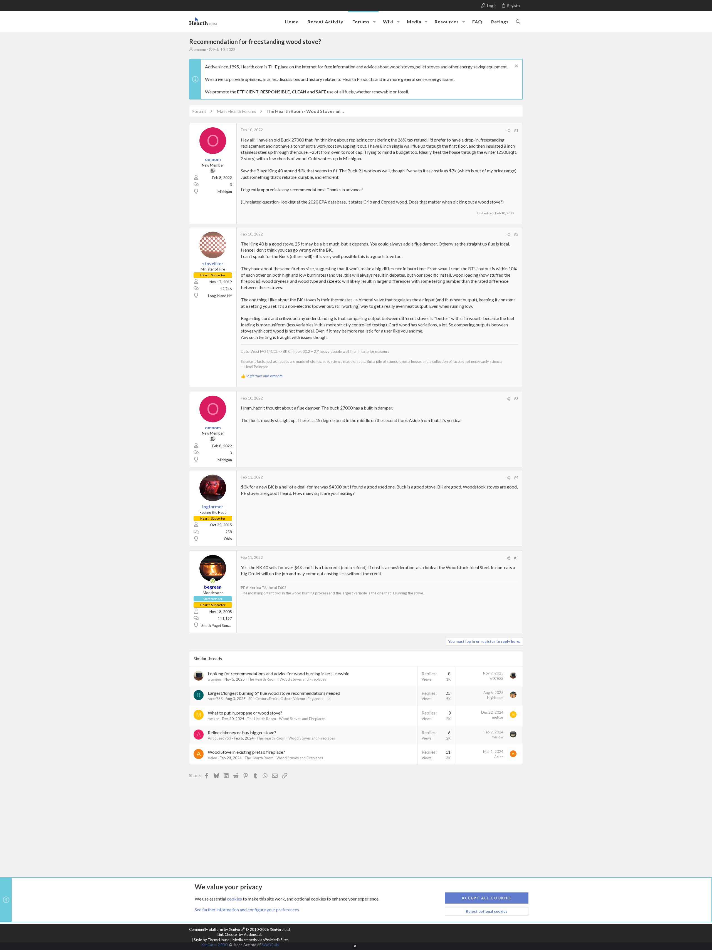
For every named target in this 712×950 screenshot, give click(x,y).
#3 (516, 398)
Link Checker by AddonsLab (240, 934)
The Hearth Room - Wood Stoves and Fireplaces (287, 679)
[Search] (518, 21)
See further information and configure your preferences (247, 909)
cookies (234, 898)
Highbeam (495, 697)
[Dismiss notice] (515, 67)
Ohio (228, 539)
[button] (374, 21)
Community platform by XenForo (240, 929)
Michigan (224, 191)
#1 (516, 130)
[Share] (508, 130)
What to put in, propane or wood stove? (245, 712)
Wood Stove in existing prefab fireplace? (246, 752)
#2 (516, 234)
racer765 (215, 698)
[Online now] (213, 581)
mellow (497, 737)
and (264, 376)
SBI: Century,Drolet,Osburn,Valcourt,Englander (286, 698)
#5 (516, 558)
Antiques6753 (219, 738)
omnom (200, 49)
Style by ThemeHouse (211, 939)
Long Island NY (220, 296)
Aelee (212, 758)
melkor (213, 718)
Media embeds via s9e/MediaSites (260, 939)
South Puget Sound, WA (220, 625)
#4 (516, 477)
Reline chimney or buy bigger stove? (242, 732)
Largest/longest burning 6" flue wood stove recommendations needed (274, 693)
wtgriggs (215, 679)
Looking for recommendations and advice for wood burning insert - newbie (278, 673)
